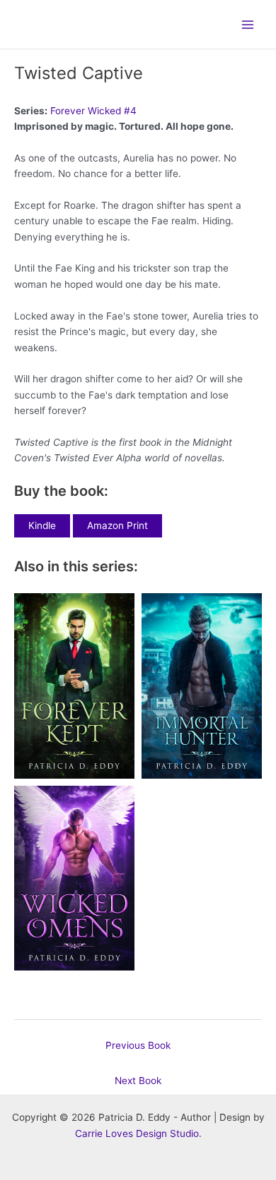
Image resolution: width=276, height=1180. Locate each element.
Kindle (42, 525)
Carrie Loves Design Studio (137, 1133)
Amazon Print (117, 525)
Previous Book (138, 1045)
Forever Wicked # (93, 110)
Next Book (138, 1080)
